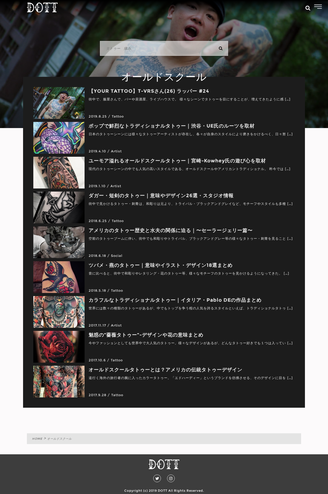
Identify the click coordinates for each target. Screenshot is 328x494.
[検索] (221, 48)
